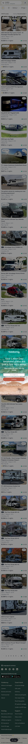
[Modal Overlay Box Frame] (14, 372)
